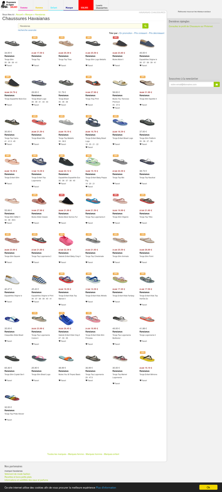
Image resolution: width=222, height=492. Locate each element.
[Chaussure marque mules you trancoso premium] (120, 83)
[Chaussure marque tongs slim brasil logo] (39, 358)
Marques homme (94, 454)
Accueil (19, 14)
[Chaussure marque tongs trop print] (93, 83)
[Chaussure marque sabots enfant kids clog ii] (66, 319)
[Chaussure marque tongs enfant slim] (12, 161)
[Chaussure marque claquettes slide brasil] (12, 319)
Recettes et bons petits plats (18, 476)
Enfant (55, 7)
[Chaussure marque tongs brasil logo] (39, 83)
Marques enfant (111, 454)
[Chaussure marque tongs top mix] (120, 161)
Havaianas (40, 14)
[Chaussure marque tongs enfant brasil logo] (120, 122)
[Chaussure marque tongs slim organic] (120, 201)
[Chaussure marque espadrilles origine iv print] (39, 279)
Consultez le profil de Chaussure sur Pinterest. (191, 26)
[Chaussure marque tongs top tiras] (66, 43)
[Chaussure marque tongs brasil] (66, 83)
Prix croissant (140, 33)
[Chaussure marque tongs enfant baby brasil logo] (93, 122)
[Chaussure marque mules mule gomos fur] (66, 201)
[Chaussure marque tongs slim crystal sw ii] (12, 358)
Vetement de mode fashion (17, 473)
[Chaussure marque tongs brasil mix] (39, 122)
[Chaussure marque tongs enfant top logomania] (39, 161)
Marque (70, 8)
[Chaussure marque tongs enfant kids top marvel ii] (66, 279)
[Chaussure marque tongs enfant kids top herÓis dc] (147, 279)
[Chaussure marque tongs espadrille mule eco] (12, 83)
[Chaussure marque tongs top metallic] (66, 122)
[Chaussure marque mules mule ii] (120, 43)
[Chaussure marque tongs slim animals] (120, 240)
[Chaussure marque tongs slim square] (12, 240)
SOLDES (85, 8)
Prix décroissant (156, 33)
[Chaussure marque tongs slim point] (147, 240)
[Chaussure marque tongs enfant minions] (147, 358)
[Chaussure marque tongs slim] (12, 43)
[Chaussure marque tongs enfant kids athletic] (93, 279)
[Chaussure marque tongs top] (39, 43)
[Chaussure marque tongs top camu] (12, 122)
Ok (208, 487)
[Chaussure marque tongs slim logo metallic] (93, 43)
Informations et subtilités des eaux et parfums (26, 479)
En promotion (125, 33)
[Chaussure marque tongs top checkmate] (93, 240)
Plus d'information (106, 487)
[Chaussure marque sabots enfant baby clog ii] (66, 240)
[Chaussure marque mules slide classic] (39, 201)
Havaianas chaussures (152, 12)
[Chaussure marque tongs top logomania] (93, 358)
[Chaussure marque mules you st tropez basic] (66, 358)
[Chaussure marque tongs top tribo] (147, 201)
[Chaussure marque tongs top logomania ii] (93, 201)
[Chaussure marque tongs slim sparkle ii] (147, 83)
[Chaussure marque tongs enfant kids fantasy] (120, 279)
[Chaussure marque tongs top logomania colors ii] (39, 319)
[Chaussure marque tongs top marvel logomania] (120, 358)
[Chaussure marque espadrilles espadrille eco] (66, 161)
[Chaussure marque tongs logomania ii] (147, 319)
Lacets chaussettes (101, 6)
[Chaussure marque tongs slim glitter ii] (12, 201)
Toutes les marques (56, 454)
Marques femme (76, 454)
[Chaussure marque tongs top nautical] (147, 161)
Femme (25, 7)
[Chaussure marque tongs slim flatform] (147, 122)
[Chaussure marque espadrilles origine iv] (147, 43)
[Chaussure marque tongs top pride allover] (12, 398)
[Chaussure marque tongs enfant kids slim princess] (93, 319)
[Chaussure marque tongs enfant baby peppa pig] (93, 161)
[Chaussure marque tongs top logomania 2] (39, 240)
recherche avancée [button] (27, 29)
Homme (40, 7)
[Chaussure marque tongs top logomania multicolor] (120, 319)
